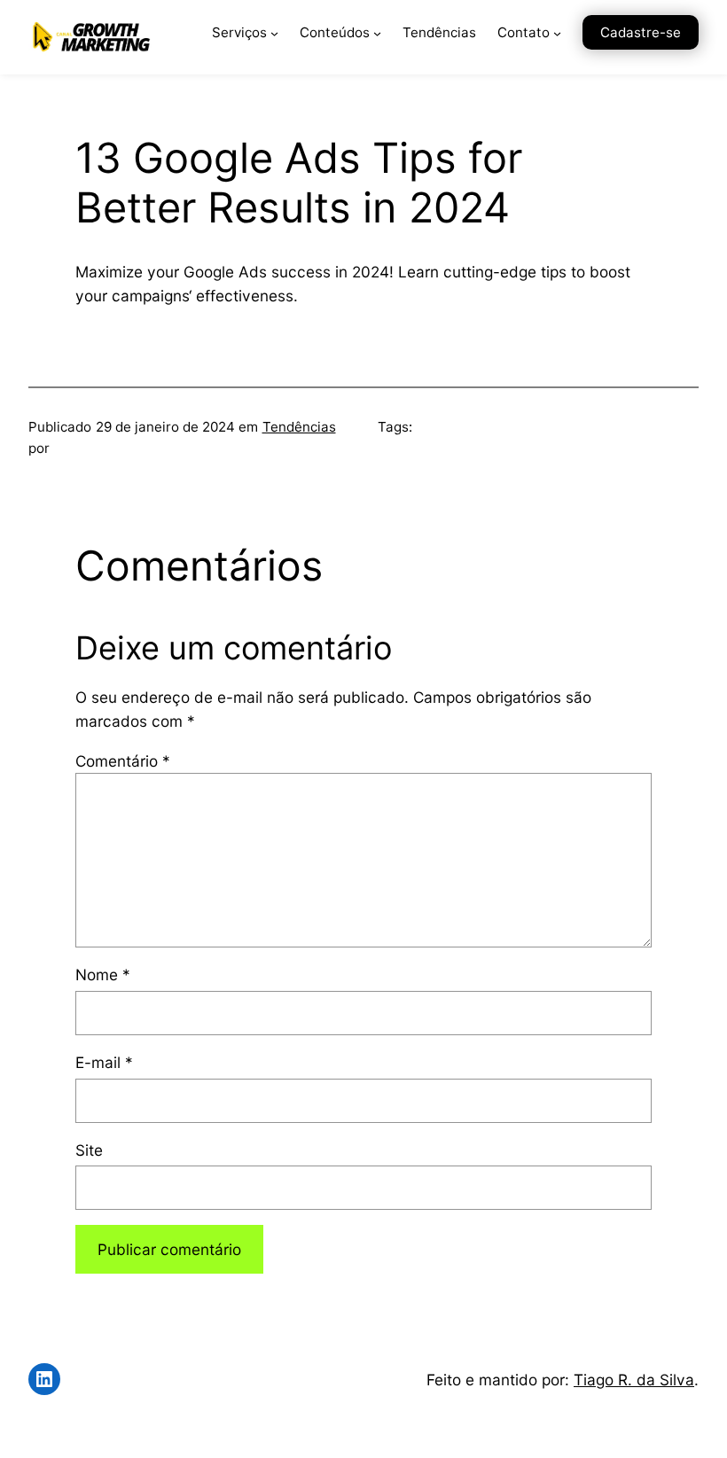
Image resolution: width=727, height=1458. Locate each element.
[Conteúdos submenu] (377, 33)
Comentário (122, 761)
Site (89, 1150)
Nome (102, 974)
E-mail (104, 1062)
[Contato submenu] (557, 33)
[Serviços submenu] (274, 33)
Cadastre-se (640, 32)
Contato (523, 32)
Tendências (299, 426)
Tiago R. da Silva (634, 1379)
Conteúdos (335, 32)
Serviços (239, 32)
